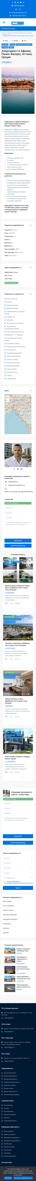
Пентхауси (6, 928)
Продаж (29, 33)
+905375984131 (9, 1047)
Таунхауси (6, 932)
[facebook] (12, 2)
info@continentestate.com (16, 485)
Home (3, 33)
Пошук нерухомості (10, 1073)
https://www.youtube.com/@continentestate (18, 491)
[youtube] (20, 2)
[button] (5, 90)
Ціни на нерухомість (10, 1091)
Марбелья (10, 578)
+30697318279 (9, 1061)
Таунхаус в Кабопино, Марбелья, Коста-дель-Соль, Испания (17, 644)
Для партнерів (8, 1111)
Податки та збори (9, 1085)
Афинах (16, 129)
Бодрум (9, 751)
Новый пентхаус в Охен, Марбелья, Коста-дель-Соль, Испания (16, 701)
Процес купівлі (8, 1088)
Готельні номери (9, 1147)
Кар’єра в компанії (10, 1114)
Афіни (10, 34)
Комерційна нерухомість (10, 919)
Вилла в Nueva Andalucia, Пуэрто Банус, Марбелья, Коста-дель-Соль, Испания (17, 588)
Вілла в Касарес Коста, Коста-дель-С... (23, 969)
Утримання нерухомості (12, 1082)
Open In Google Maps (11, 283)
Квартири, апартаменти (19, 33)
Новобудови (7, 923)
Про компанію (8, 1105)
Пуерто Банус (18, 578)
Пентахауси (8, 1150)
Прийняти (8, 1178)
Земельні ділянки (8, 910)
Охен (15, 694)
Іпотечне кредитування (11, 1094)
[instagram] (23, 2)
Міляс (14, 751)
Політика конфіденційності (23, 1178)
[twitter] (18, 2)
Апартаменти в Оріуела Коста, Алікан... (22, 959)
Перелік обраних (18, 5)
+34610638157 (13, 482)
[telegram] (15, 2)
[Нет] (33, 1174)
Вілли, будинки (7, 901)
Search (18, 888)
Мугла (18, 751)
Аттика (5, 34)
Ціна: (4, 881)
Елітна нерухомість (9, 905)
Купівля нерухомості (10, 1076)
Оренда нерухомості (10, 1079)
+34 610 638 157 (17, 15)
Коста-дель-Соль (19, 638)
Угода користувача (10, 1121)
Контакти (7, 1117)
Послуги (6, 1108)
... (15, 600)
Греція (8, 33)
